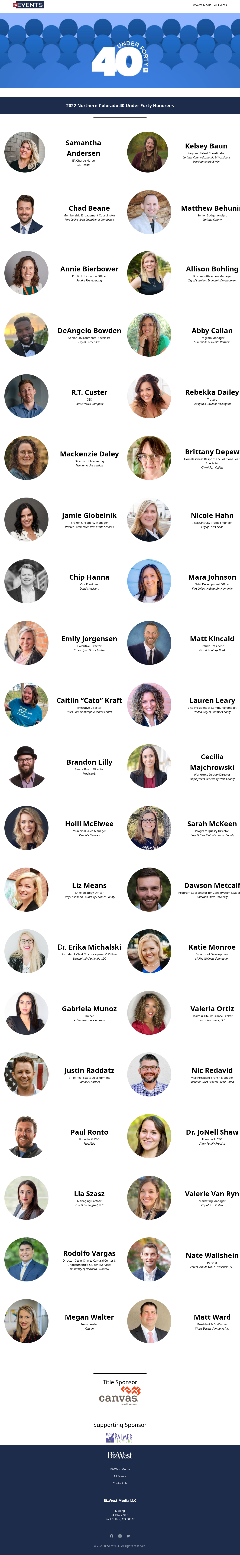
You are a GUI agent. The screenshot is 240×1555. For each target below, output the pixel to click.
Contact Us (120, 1483)
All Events (220, 5)
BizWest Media (201, 5)
